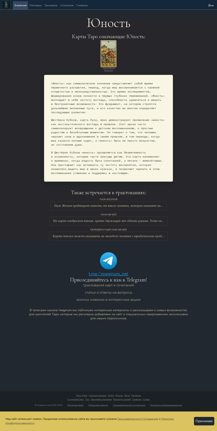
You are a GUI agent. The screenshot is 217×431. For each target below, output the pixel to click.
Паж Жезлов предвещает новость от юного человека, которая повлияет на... (108, 205)
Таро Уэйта (81, 395)
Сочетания (67, 5)
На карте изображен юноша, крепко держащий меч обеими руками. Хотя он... (108, 221)
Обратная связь (75, 405)
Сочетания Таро (75, 399)
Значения (20, 5)
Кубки (111, 395)
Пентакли (136, 395)
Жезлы (119, 395)
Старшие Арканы (97, 395)
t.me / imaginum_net (108, 274)
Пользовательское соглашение (129, 405)
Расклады (35, 5)
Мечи (127, 395)
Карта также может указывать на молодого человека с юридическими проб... (108, 236)
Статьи (146, 399)
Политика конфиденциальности (166, 405)
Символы (82, 5)
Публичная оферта (98, 405)
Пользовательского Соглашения (137, 419)
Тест (87, 399)
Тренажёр (50, 5)
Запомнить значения (101, 399)
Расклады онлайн (122, 399)
